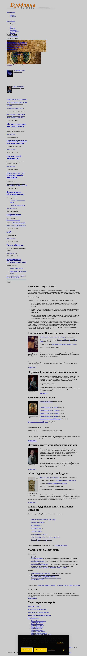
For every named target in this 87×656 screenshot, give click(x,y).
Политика (60, 643)
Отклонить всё (40, 650)
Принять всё (27, 650)
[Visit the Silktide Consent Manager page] (64, 650)
